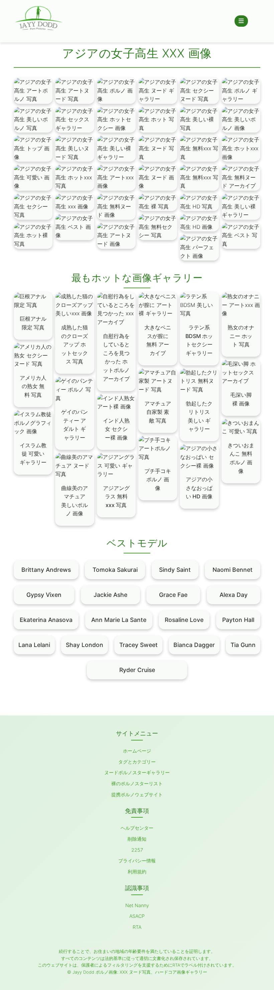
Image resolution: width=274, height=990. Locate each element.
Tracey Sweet (138, 644)
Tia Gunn (243, 644)
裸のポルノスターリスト (137, 783)
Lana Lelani (34, 644)
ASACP (137, 916)
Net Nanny (137, 905)
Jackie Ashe (110, 594)
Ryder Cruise (137, 669)
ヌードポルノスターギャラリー (137, 772)
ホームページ (137, 751)
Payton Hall (238, 619)
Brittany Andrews (46, 569)
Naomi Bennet (233, 569)
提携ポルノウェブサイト (137, 794)
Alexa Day (234, 594)
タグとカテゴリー (137, 762)
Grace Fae (173, 594)
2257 (137, 850)
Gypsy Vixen (43, 594)
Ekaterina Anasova (46, 619)
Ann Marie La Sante (118, 619)
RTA (137, 927)
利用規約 (137, 871)
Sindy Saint (175, 569)
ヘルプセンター (137, 828)
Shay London (84, 644)
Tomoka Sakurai (115, 569)
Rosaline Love (184, 619)
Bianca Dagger (194, 644)
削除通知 (137, 839)
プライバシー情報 (137, 860)
